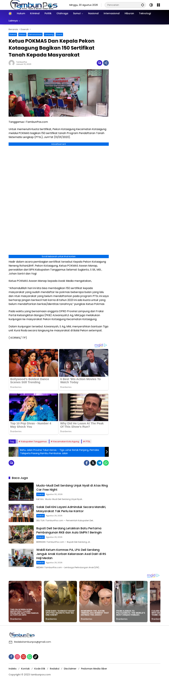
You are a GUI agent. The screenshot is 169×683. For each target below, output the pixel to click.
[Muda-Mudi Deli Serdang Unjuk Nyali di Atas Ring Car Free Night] (21, 492)
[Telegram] (99, 463)
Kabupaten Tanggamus (34, 441)
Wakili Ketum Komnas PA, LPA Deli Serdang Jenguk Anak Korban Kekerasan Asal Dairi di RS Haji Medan (71, 554)
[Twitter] (93, 463)
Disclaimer (70, 668)
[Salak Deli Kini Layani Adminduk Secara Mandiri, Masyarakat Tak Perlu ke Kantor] (21, 513)
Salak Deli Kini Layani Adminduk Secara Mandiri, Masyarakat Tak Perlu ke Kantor (71, 509)
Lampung (49, 34)
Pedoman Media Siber (94, 668)
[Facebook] (86, 463)
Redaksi (54, 668)
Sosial (59, 34)
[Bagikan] (106, 63)
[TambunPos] (34, 4)
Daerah (12, 34)
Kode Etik (39, 668)
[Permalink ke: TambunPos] (12, 63)
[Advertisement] (136, 48)
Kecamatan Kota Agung (66, 441)
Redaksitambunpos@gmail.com (32, 642)
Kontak (25, 668)
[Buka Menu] (158, 5)
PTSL (88, 441)
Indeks (13, 668)
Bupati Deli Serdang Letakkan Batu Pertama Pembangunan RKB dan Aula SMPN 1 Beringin (69, 530)
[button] (142, 5)
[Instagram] (17, 656)
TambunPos (21, 62)
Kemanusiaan (35, 34)
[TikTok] (35, 656)
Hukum (22, 34)
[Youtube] (23, 656)
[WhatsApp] (106, 463)
